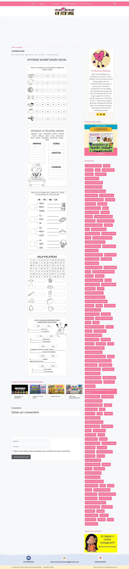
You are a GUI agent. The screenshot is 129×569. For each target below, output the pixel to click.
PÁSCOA (101, 435)
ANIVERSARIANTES (92, 178)
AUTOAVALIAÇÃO (91, 195)
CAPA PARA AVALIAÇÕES (105, 221)
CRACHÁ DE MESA (91, 250)
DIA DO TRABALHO (92, 263)
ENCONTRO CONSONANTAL (95, 297)
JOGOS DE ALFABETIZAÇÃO (95, 348)
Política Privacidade (70, 4)
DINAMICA (89, 276)
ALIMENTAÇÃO (100, 174)
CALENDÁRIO (90, 221)
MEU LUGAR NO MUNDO (93, 405)
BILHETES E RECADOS (93, 208)
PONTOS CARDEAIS (109, 443)
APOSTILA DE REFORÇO (93, 187)
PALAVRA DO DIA (99, 430)
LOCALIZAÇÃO (109, 382)
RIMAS (103, 485)
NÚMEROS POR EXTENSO (94, 422)
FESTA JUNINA (109, 305)
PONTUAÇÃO (90, 447)
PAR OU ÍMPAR (90, 435)
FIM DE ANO (106, 314)
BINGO (105, 208)
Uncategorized (90, 519)
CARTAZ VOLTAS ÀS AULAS (38, 397)
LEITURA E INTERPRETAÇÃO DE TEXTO (98, 361)
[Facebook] (101, 114)
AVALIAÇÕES (110, 199)
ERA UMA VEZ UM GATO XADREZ (96, 301)
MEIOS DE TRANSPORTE (93, 401)
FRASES (95, 322)
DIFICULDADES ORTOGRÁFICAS (103, 272)
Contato (56, 4)
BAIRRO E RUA (90, 204)
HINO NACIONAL (100, 331)
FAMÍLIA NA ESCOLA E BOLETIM (74, 397)
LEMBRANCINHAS (105, 365)
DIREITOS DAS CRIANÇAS (94, 280)
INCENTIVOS (101, 344)
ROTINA (110, 485)
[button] (114, 3)
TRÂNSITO (104, 515)
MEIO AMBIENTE (107, 396)
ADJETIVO (89, 170)
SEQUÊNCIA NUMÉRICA (101, 490)
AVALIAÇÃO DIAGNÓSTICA (94, 199)
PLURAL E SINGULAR (92, 443)
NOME (100, 413)
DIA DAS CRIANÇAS (92, 259)
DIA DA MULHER (110, 255)
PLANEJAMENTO (91, 439)
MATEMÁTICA (90, 386)
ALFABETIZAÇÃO (108, 170)
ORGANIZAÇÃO (107, 426)
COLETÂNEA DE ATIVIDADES (102, 238)
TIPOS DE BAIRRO (91, 515)
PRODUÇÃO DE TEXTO (104, 452)
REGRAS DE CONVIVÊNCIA (94, 481)
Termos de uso (86, 4)
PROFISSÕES (90, 456)
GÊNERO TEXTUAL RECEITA (94, 327)
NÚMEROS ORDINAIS (92, 418)
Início (33, 4)
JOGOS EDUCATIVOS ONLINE (95, 356)
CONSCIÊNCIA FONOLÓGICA (95, 242)
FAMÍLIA (99, 305)
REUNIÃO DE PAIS (91, 485)
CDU (87, 229)
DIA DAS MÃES (106, 259)
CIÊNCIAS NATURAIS (92, 233)
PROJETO (101, 456)
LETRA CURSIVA (108, 369)
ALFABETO (89, 174)
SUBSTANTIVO (107, 507)
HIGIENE (88, 331)
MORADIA (108, 405)
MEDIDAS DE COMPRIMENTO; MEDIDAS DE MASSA (99, 391)
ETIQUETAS (89, 305)
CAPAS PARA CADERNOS (94, 225)
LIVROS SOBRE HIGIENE (93, 382)
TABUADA (100, 511)
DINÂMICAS (99, 276)
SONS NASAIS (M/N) (92, 507)
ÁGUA (97, 170)
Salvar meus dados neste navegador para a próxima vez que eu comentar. (42, 451)
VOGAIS (110, 519)
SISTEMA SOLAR (91, 498)
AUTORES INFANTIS (106, 195)
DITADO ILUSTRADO (92, 284)
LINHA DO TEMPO (109, 378)
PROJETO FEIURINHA (92, 464)
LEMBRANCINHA (91, 365)
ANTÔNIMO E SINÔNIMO (94, 183)
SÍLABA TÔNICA (91, 494)
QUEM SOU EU (99, 469)
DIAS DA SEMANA (110, 267)
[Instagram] (97, 114)
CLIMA (88, 238)
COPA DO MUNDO (109, 246)
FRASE (88, 322)
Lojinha (44, 3)
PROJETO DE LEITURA (93, 460)
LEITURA (111, 356)
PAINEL (88, 430)
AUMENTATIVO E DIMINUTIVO (95, 191)
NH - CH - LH (90, 413)
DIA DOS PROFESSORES (93, 267)
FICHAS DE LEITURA (92, 314)
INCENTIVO (89, 344)
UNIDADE (101, 519)
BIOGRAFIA (105, 212)
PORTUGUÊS (102, 447)
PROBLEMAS (90, 452)
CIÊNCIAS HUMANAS (98, 229)
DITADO (108, 280)
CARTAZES (108, 225)
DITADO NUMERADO (108, 284)
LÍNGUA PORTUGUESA (93, 378)
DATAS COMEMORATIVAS (94, 255)
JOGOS (110, 344)
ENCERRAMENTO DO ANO (94, 293)
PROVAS (88, 469)
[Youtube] (104, 114)
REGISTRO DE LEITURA (93, 473)
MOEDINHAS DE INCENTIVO (18, 397)
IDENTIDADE (106, 339)
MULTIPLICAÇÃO (91, 409)
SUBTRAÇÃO (90, 511)
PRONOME (106, 464)
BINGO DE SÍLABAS (92, 212)
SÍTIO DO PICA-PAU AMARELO (95, 502)
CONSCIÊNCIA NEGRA (93, 246)
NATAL (102, 409)
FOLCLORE (89, 318)
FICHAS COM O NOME (93, 310)
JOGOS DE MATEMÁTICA (93, 352)
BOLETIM (89, 216)
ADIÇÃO (106, 166)
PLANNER (103, 439)
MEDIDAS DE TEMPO (92, 396)
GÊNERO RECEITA (55, 396)
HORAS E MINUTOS (92, 339)
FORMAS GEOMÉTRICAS (104, 318)
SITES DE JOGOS (105, 498)
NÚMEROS (108, 413)
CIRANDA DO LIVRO (108, 233)
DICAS (88, 272)
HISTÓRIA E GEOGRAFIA (93, 335)
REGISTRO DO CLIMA (92, 477)
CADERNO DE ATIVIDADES (103, 216)
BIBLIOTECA (102, 204)
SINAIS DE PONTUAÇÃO (107, 494)
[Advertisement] (64, 30)
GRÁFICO (109, 327)
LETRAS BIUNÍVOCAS (92, 373)
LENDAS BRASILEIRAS (93, 369)
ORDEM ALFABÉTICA (92, 426)
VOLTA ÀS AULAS (91, 524)
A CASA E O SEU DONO (93, 166)
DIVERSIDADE (90, 288)
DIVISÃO (100, 288)
